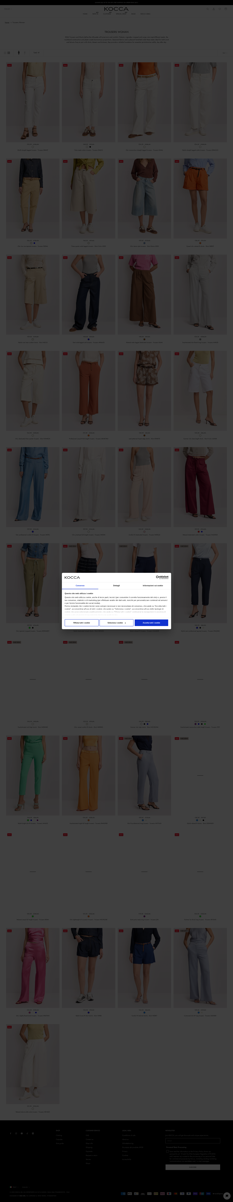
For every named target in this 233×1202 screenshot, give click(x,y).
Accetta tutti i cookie (151, 623)
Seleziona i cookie (115, 623)
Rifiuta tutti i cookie (81, 623)
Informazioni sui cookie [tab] (153, 585)
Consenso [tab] (80, 585)
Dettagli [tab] (116, 585)
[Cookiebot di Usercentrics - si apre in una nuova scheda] (157, 577)
